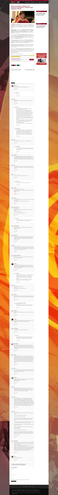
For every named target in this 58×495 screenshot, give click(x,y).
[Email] (18, 65)
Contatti (14, 0)
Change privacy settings (14, 493)
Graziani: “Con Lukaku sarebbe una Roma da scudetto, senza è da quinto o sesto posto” (16, 69)
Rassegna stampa (27, 2)
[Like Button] (14, 88)
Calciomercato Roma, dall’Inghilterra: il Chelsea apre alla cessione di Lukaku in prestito (29, 69)
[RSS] (45, 0)
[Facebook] (44, 0)
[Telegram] (19, 65)
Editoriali (43, 2)
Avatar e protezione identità (29, 0)
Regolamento (20, 0)
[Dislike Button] (16, 88)
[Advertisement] (22, 77)
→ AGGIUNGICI (31, 59)
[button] (46, 2)
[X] (46, 0)
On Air (36, 2)
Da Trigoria (39, 2)
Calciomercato (33, 2)
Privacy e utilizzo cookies (24, 0)
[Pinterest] (15, 65)
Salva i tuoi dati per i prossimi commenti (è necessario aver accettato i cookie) (20, 479)
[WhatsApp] (16, 65)
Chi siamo (12, 0)
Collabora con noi (17, 0)
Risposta (14, 104)
